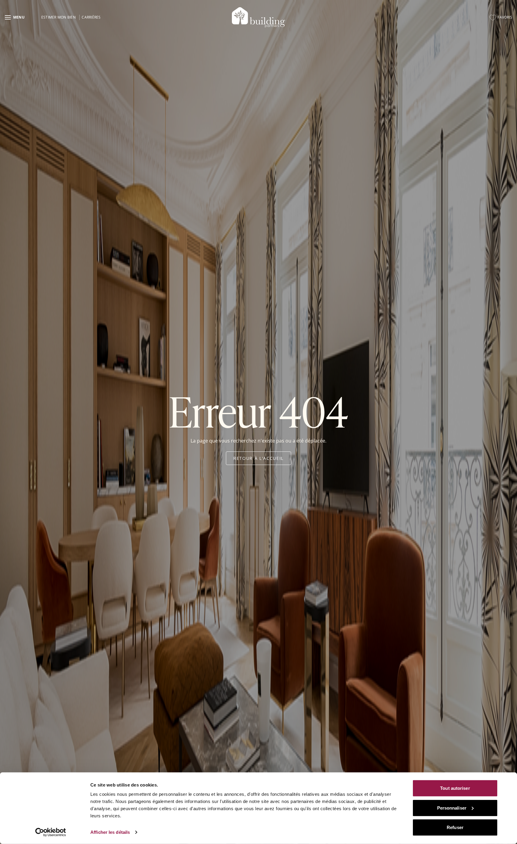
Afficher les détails (110, 832)
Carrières (91, 17)
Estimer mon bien (58, 17)
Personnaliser (451, 807)
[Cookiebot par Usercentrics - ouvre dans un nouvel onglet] (51, 832)
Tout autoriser (455, 788)
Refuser (455, 827)
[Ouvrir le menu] (15, 17)
